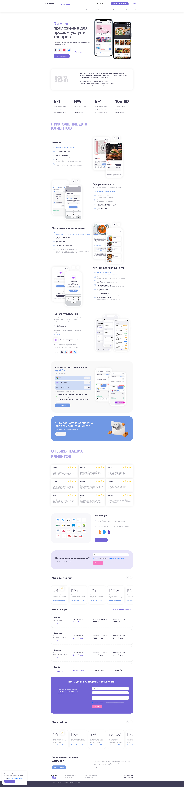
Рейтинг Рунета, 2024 (60, 112)
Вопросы (115, 10)
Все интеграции (101, 540)
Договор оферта (90, 777)
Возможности (61, 10)
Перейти (56, 334)
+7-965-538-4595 (128, 777)
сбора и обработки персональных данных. (115, 558)
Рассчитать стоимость (61, 56)
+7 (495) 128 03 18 (101, 4)
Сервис (47, 10)
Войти (134, 3)
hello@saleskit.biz (128, 775)
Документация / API (131, 10)
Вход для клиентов (70, 775)
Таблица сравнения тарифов (121, 609)
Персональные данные (91, 775)
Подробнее (60, 624)
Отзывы (88, 10)
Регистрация (68, 777)
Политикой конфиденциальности (16, 778)
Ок (9, 781)
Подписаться (60, 767)
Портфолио (101, 10)
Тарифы (76, 10)
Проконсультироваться (119, 3)
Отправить (98, 562)
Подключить (63, 405)
